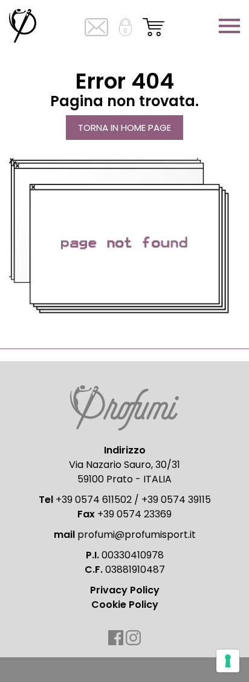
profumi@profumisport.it (136, 534)
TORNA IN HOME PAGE (124, 127)
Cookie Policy (124, 604)
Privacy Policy (125, 590)
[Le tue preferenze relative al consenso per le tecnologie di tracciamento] (227, 660)
